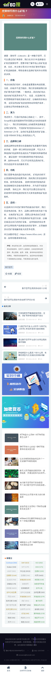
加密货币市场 (39, 584)
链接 (19, 274)
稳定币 (39, 618)
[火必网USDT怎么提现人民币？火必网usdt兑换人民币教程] (11, 533)
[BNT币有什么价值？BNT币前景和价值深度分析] (11, 450)
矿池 (25, 613)
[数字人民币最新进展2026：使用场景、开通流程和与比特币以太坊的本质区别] (11, 473)
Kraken (11, 567)
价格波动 (25, 580)
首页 (8, 670)
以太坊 (11, 580)
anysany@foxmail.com (27, 655)
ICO (39, 563)
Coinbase (11, 563)
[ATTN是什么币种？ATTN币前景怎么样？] (11, 438)
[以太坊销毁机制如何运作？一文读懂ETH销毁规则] (11, 462)
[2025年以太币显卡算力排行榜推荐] (11, 497)
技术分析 (11, 601)
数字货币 (8, 267)
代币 (39, 575)
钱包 (25, 622)
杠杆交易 (11, 609)
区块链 (11, 588)
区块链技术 (25, 588)
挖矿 (25, 601)
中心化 (25, 571)
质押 (11, 622)
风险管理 (39, 622)
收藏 (9, 274)
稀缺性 (25, 618)
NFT (25, 567)
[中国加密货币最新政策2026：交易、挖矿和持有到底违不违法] (10, 316)
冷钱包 (11, 584)
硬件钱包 (39, 613)
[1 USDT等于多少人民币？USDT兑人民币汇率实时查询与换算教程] (10, 329)
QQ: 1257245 (39, 650)
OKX (39, 567)
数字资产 (25, 605)
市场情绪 (25, 596)
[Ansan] (3, 15)
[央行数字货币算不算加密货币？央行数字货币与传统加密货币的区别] (11, 485)
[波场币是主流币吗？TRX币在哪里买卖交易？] (11, 509)
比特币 (25, 609)
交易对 (39, 571)
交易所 (11, 575)
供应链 (39, 580)
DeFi (25, 563)
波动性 (39, 609)
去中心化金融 (25, 593)
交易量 (25, 575)
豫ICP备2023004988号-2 (15, 650)
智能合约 (39, 605)
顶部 (42, 670)
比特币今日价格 (25, 670)
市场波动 (39, 596)
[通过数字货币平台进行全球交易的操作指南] (10, 342)
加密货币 (25, 584)
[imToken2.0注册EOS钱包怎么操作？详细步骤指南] (11, 521)
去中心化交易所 (11, 593)
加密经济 (10, 15)
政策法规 (21, 319)
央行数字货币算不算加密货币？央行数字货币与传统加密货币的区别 (32, 485)
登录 (41, 4)
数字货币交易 (11, 605)
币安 (11, 596)
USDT (11, 571)
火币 (11, 613)
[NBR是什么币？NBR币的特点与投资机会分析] (11, 545)
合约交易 (39, 592)
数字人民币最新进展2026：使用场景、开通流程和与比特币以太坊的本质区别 (32, 473)
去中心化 (39, 588)
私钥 (11, 618)
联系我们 (29, 645)
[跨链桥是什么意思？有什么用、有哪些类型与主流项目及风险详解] (10, 356)
